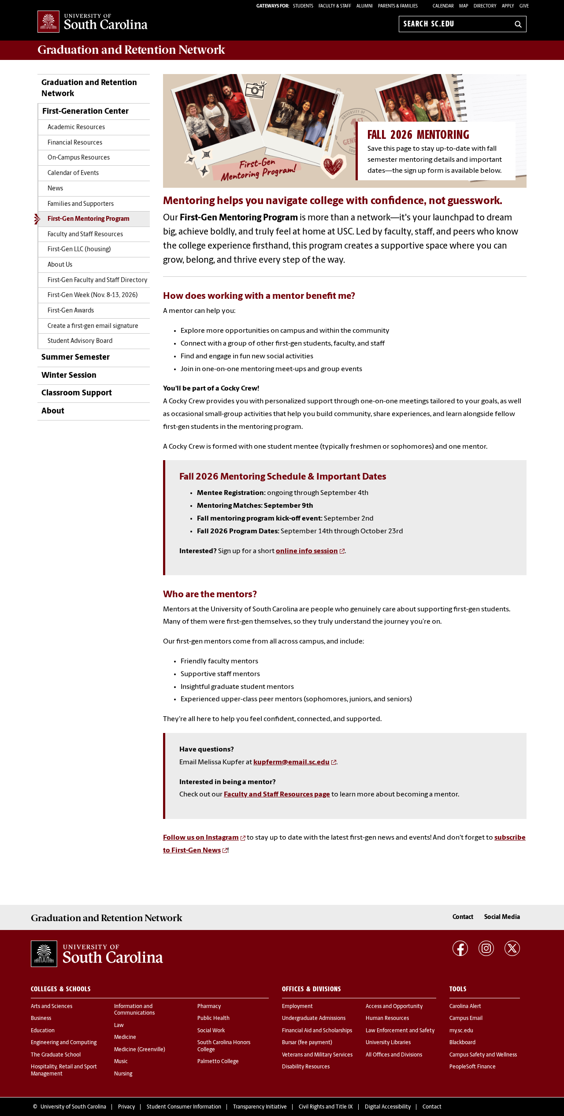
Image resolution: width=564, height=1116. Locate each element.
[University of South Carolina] (97, 953)
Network (131, 49)
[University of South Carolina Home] (92, 22)
